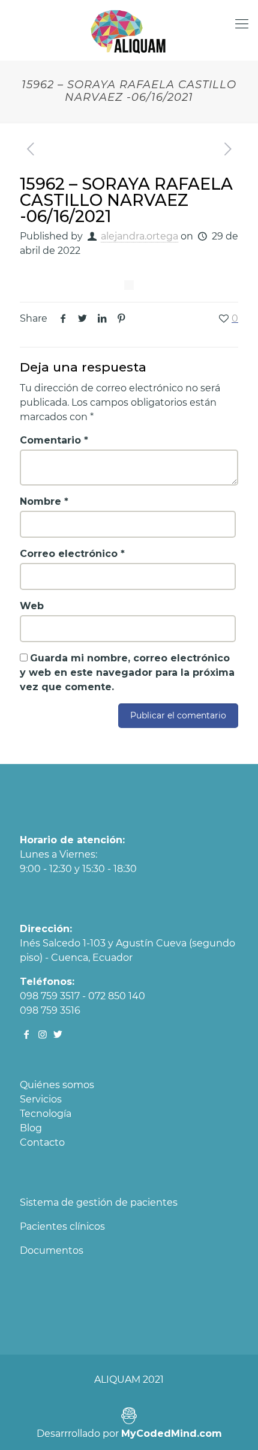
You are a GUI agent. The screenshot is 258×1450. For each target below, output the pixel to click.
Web (32, 606)
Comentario (54, 440)
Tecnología (45, 1113)
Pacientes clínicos (62, 1226)
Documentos (51, 1250)
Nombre (44, 501)
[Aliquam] (129, 30)
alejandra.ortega (139, 236)
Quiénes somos (57, 1085)
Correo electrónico (72, 553)
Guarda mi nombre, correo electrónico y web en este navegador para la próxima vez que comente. (127, 672)
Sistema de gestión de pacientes (99, 1202)
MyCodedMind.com (171, 1433)
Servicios (41, 1099)
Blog (31, 1128)
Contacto (42, 1142)
